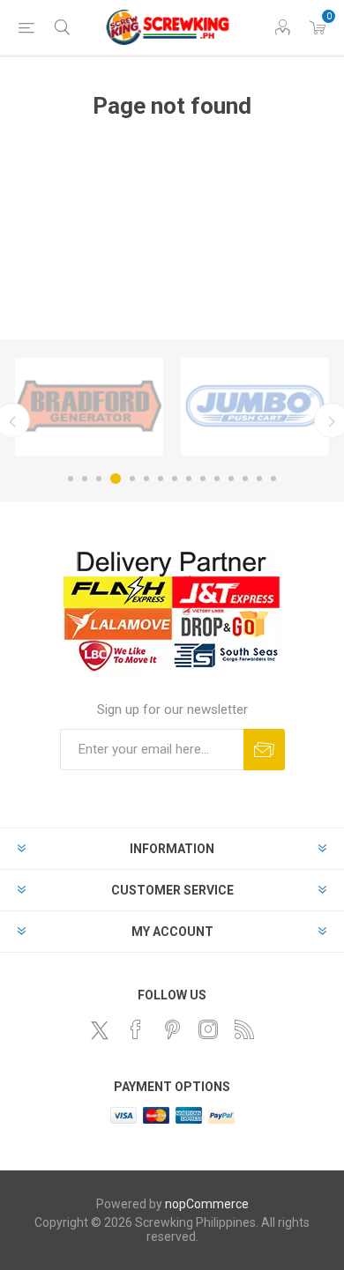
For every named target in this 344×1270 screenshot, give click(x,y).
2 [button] (84, 478)
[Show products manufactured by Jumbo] (255, 407)
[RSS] (244, 1029)
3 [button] (98, 478)
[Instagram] (208, 1029)
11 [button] (217, 478)
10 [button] (203, 478)
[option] (89, 407)
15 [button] (273, 478)
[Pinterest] (172, 1029)
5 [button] (132, 478)
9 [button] (188, 478)
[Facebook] (136, 1029)
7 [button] (160, 478)
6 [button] (146, 478)
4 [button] (115, 478)
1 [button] (70, 478)
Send (264, 749)
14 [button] (259, 478)
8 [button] (174, 478)
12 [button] (231, 478)
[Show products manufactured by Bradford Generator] (89, 407)
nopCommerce (207, 1204)
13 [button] (245, 478)
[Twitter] (100, 1030)
